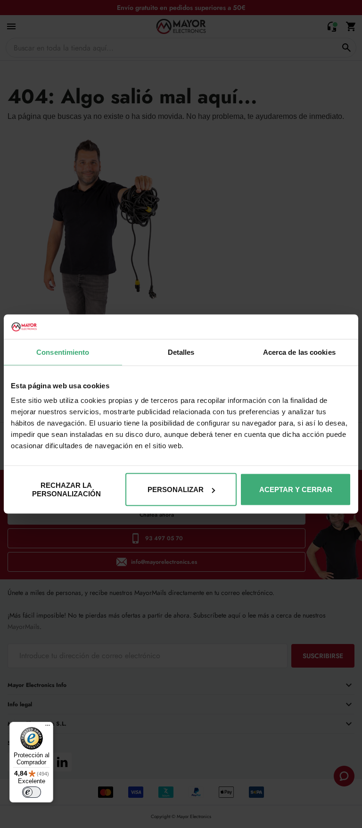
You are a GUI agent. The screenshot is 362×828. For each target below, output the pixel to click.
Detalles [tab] (181, 352)
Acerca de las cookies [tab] (299, 352)
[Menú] (47, 727)
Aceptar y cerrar (295, 489)
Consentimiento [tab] (62, 352)
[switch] (31, 792)
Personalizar (176, 489)
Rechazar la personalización (66, 489)
